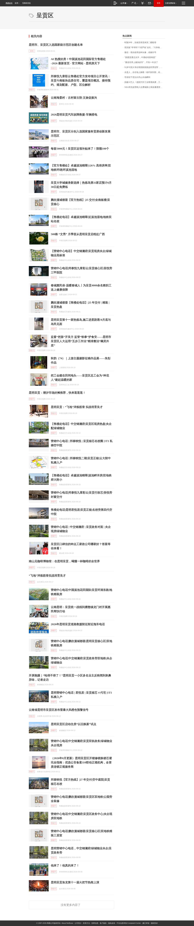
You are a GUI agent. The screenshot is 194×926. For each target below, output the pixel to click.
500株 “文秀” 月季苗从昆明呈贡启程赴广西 (78, 234)
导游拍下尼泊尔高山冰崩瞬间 (137, 77)
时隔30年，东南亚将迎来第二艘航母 (140, 42)
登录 (158, 3)
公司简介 (78, 923)
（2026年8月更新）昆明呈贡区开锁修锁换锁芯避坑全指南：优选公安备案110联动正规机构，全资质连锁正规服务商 (81, 762)
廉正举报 (145, 923)
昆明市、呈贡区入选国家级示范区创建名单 (56, 44)
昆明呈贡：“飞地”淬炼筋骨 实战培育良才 (77, 407)
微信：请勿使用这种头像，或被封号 (140, 52)
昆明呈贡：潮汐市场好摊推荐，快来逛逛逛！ (57, 392)
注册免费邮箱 (170, 3)
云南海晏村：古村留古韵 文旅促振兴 (74, 97)
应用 (16, 3)
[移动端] (115, 3)
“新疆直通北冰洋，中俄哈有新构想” (140, 57)
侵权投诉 (154, 923)
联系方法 (86, 923)
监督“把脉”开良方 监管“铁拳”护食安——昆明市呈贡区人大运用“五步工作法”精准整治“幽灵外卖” (81, 341)
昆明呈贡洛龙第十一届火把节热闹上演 (75, 882)
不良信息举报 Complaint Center (129, 923)
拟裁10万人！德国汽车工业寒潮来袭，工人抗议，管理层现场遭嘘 (144, 82)
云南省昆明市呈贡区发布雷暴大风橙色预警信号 (58, 709)
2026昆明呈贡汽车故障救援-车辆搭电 (74, 114)
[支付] (143, 3)
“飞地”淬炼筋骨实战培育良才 (47, 575)
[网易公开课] (124, 3)
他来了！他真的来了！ (65, 865)
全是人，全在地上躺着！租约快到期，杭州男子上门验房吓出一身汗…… (144, 72)
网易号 (53, 68)
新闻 (32, 51)
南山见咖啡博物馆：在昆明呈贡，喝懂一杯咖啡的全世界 (64, 561)
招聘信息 (94, 923)
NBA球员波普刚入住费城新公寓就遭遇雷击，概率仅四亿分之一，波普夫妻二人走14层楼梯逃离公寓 (144, 87)
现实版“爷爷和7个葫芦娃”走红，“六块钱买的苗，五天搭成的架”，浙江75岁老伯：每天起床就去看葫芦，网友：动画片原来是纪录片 (144, 47)
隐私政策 (111, 923)
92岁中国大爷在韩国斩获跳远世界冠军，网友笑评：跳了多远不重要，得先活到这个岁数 (144, 67)
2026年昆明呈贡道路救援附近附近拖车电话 (78, 624)
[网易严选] (134, 3)
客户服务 (103, 923)
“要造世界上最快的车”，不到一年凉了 (141, 62)
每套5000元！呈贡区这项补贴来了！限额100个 (80, 148)
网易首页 (9, 3)
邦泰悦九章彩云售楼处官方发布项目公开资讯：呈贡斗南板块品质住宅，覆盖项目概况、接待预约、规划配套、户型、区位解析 (80, 80)
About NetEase (67, 923)
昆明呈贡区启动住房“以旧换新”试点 (73, 724)
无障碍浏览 (26, 3)
